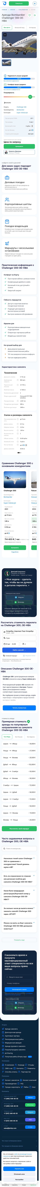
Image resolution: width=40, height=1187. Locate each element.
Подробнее (14, 552)
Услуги (4, 1025)
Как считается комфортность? (12, 89)
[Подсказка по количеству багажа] (32, 130)
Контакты (20, 1068)
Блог (34, 1087)
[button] (11, 644)
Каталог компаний (29, 1080)
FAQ (21, 1083)
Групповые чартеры (12, 1036)
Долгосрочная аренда (13, 1032)
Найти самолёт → (19, 650)
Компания (5, 1061)
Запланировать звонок (19, 989)
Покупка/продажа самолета (15, 1049)
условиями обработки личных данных (18, 993)
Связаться (18, 3)
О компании (9, 1065)
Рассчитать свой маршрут (19, 828)
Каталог (12, 9)
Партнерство (26, 1072)
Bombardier (20, 110)
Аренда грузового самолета (15, 1046)
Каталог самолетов (12, 1080)
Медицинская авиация (13, 1043)
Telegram (21, 597)
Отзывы (31, 1065)
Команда (21, 1065)
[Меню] (35, 3)
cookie (15, 1154)
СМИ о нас (9, 1068)
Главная (4, 9)
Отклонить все (19, 1174)
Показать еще (19, 940)
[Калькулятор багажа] (32, 126)
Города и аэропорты (12, 1087)
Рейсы (26, 1087)
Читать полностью (19, 708)
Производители (11, 1083)
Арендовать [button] (15, 547)
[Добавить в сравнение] (35, 15)
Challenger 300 (21, 107)
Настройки (19, 1180)
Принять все (19, 1169)
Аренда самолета (11, 1029)
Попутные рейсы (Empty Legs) (17, 1056)
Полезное (5, 1076)
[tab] (18, 452)
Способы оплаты (11, 1072)
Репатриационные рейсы (14, 1039)
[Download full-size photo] (5, 34)
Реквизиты (31, 1068)
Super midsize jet (22, 112)
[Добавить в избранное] (30, 15)
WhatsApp (21, 602)
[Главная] (4, 4)
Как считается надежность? (11, 81)
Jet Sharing (9, 1053)
